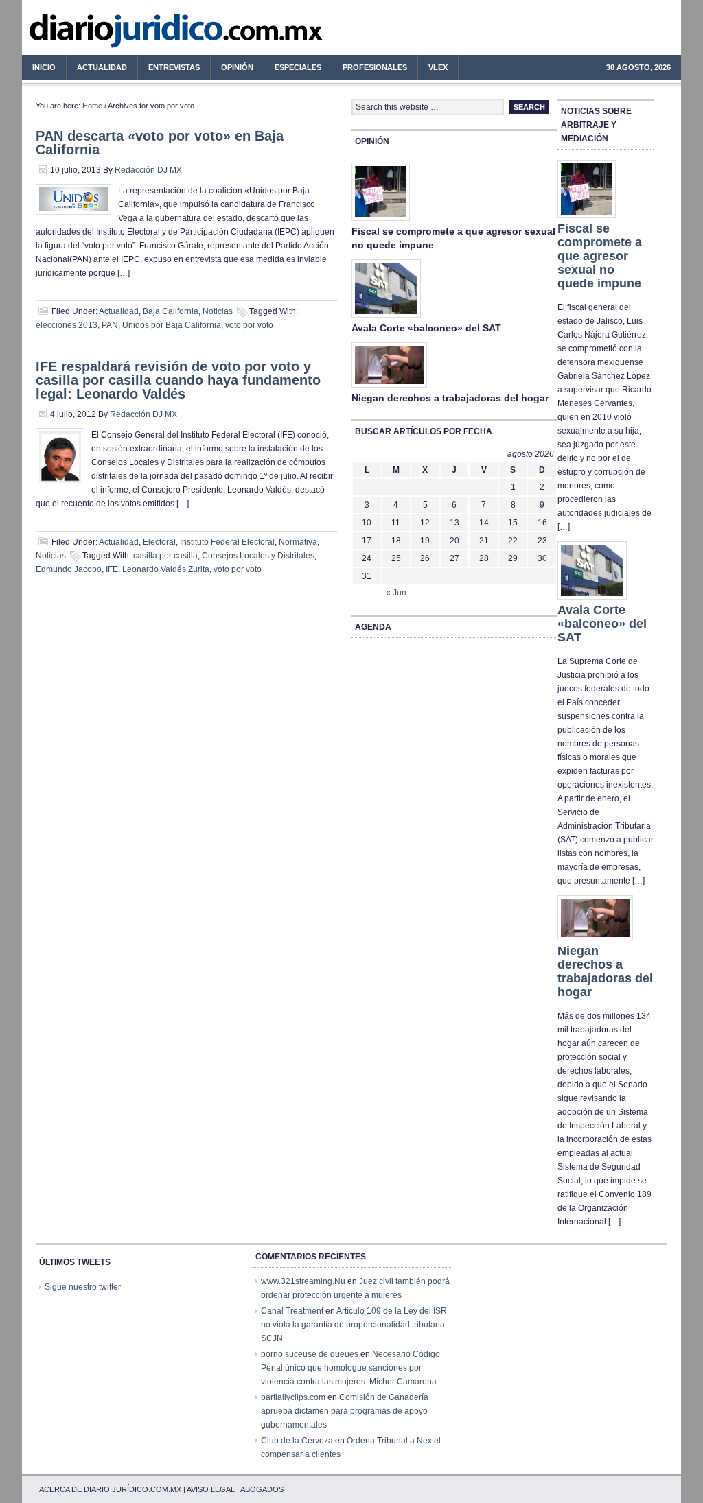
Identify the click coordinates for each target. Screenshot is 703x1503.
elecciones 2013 (66, 325)
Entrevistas (174, 67)
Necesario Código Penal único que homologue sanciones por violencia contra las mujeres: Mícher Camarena (350, 1367)
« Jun (396, 592)
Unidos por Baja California (171, 325)
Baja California (170, 311)
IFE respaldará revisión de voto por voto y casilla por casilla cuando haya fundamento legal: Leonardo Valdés (178, 380)
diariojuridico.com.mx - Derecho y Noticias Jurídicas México (135, 34)
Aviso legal (211, 1489)
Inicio (44, 67)
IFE (112, 569)
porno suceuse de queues (309, 1354)
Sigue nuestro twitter (83, 1287)
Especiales (298, 67)
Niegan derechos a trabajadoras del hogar (450, 397)
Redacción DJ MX (148, 170)
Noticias (218, 311)
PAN (110, 325)
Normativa (298, 542)
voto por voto (249, 325)
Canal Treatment (292, 1311)
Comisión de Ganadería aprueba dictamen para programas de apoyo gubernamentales (344, 1411)
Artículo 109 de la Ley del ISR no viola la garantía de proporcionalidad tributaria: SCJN (354, 1324)
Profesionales (369, 69)
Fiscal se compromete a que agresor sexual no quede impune (599, 256)
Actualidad (97, 69)
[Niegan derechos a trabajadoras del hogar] (389, 388)
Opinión (237, 67)
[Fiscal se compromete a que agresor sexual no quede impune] (381, 221)
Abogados (262, 1489)
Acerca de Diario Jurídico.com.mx (110, 1489)
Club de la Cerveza (297, 1440)
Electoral (159, 542)
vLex (438, 67)
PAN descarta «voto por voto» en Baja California (160, 142)
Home (92, 106)
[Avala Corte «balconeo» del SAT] (386, 318)
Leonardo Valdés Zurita (165, 569)
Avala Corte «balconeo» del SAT (426, 327)
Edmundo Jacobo (69, 569)
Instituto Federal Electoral (227, 542)
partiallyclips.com (293, 1397)
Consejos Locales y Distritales (258, 555)
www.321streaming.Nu (303, 1281)
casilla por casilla (165, 555)
